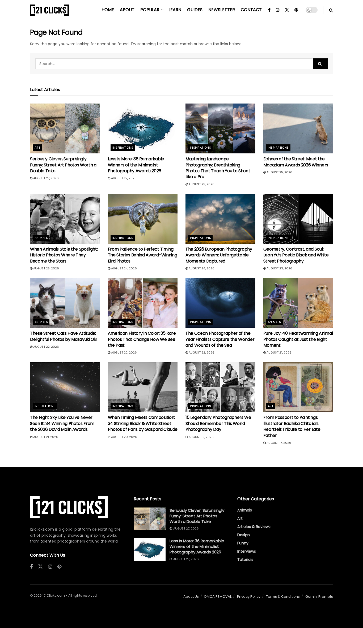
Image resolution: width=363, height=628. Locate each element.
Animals (41, 238)
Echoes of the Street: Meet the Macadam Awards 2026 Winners (295, 162)
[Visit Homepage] (49, 10)
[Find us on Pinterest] (296, 10)
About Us (191, 596)
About (127, 10)
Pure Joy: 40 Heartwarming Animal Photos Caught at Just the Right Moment (298, 339)
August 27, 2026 (45, 178)
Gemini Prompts (319, 596)
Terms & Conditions (283, 596)
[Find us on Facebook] (269, 10)
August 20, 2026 (123, 437)
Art (37, 147)
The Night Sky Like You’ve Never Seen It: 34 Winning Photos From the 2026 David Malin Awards (62, 423)
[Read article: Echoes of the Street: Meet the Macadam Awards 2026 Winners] (298, 128)
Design (243, 534)
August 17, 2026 (278, 443)
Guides (194, 10)
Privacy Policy (248, 596)
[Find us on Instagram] (278, 10)
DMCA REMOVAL (217, 596)
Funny (242, 543)
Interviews (246, 551)
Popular (149, 10)
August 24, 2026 (123, 268)
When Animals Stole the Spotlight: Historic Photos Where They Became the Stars (64, 255)
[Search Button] (331, 10)
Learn (174, 10)
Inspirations (122, 147)
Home (108, 10)
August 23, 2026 (279, 268)
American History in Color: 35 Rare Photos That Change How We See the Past (142, 339)
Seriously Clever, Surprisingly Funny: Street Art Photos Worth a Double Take (63, 165)
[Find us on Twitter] (287, 10)
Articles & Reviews (254, 526)
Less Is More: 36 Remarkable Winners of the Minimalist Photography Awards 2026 (136, 165)
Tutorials (245, 559)
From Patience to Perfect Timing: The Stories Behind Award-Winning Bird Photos (142, 255)
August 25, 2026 (201, 184)
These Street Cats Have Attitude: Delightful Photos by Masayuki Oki (63, 336)
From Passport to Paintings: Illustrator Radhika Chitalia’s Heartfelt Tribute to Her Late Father (291, 426)
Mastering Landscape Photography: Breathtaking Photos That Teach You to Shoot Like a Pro (217, 168)
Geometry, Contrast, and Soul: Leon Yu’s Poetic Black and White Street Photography (296, 255)
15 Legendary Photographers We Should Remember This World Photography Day (218, 423)
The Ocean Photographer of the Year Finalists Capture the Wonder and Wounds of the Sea (219, 339)
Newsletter (221, 10)
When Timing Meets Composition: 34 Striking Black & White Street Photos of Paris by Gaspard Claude (143, 423)
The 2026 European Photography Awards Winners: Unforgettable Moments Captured (218, 255)
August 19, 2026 (201, 437)
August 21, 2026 (279, 352)
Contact (251, 10)
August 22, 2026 (45, 347)
